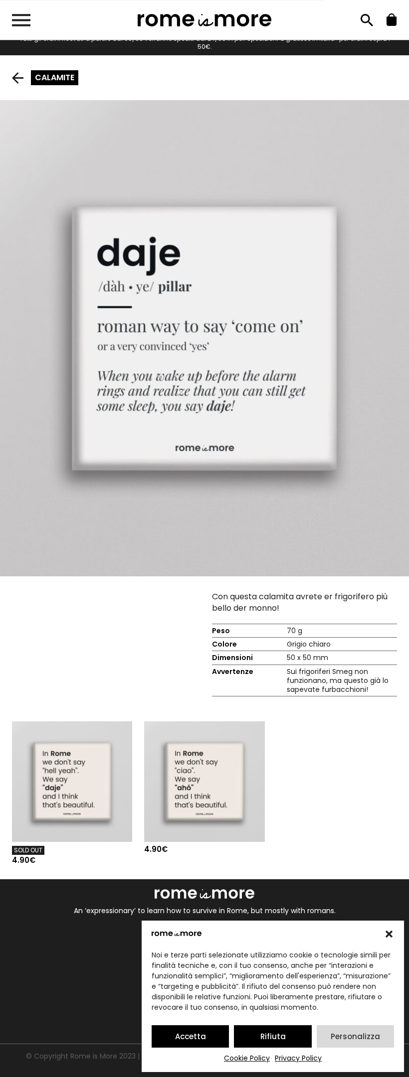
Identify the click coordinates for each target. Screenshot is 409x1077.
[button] (389, 934)
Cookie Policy (247, 1058)
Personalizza (355, 1036)
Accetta (190, 1036)
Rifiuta (273, 1036)
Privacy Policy (298, 1058)
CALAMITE (54, 77)
